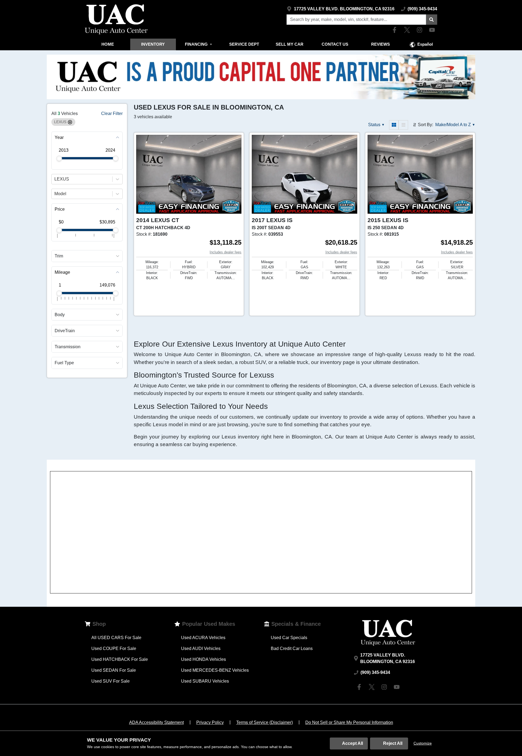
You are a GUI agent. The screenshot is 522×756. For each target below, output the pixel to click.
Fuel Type (64, 362)
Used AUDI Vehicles (200, 648)
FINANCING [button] (198, 44)
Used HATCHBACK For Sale (119, 659)
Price (60, 209)
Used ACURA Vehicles (203, 637)
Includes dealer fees (225, 252)
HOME (107, 44)
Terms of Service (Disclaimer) (264, 722)
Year (59, 137)
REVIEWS (380, 44)
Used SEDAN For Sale (113, 670)
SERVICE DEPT (244, 44)
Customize (423, 743)
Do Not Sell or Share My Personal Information (349, 722)
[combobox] (54, 179)
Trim (59, 256)
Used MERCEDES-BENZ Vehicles (215, 670)
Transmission (67, 346)
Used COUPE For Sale (113, 648)
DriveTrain (65, 330)
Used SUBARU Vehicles (205, 681)
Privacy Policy (210, 722)
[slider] (59, 158)
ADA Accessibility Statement (156, 722)
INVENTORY (153, 44)
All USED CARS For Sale (116, 637)
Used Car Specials (289, 637)
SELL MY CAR (289, 44)
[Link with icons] (395, 30)
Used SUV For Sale (110, 681)
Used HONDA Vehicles (203, 659)
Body (60, 314)
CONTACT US (335, 44)
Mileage (62, 272)
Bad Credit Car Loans (292, 648)
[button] (431, 19)
